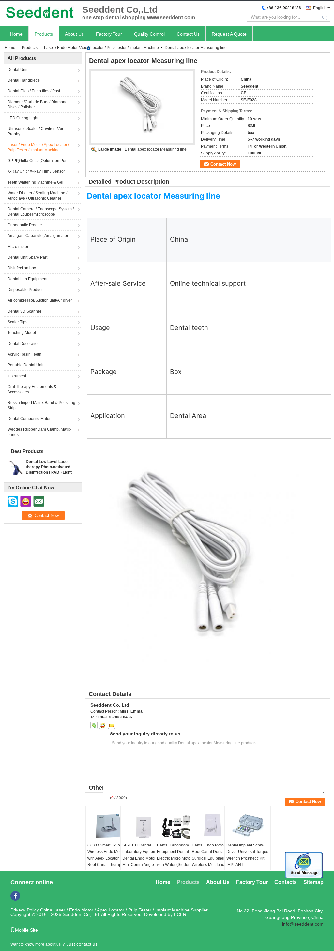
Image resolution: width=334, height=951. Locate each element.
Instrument (17, 376)
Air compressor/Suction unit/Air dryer (40, 300)
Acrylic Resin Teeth (24, 354)
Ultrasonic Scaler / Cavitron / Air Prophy (35, 131)
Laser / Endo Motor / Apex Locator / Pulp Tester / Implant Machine (101, 47)
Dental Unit (17, 69)
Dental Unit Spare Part (27, 257)
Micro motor (18, 246)
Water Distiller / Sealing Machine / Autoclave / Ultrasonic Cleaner (37, 196)
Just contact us (82, 944)
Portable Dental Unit (25, 365)
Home (16, 34)
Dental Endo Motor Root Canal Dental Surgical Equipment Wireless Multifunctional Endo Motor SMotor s (213, 858)
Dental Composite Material (31, 418)
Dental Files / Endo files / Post (34, 91)
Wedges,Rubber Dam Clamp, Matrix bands (39, 432)
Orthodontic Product (25, 225)
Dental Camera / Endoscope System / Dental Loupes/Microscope (41, 212)
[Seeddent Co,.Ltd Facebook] (15, 896)
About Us (74, 34)
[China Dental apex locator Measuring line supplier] (142, 107)
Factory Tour (109, 34)
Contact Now (223, 164)
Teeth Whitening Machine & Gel (35, 182)
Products (44, 34)
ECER (180, 914)
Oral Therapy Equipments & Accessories (32, 389)
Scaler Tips (17, 322)
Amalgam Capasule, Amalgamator (38, 236)
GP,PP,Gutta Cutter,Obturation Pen (38, 160)
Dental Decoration (24, 343)
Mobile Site (26, 930)
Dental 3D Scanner (24, 311)
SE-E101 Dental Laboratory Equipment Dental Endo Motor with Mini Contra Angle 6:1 (143, 855)
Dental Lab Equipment (27, 279)
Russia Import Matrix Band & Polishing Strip (41, 405)
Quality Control (149, 34)
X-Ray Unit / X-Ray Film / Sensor (36, 171)
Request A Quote (229, 34)
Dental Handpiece (24, 80)
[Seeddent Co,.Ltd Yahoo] (102, 725)
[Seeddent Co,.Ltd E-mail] (111, 725)
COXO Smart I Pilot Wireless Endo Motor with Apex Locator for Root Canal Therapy (105, 855)
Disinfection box (22, 268)
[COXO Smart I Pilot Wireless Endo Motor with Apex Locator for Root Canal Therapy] (108, 825)
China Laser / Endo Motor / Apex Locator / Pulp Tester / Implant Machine (115, 909)
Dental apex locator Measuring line (156, 149)
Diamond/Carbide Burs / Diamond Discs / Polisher (38, 104)
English (319, 8)
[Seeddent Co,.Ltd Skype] (94, 725)
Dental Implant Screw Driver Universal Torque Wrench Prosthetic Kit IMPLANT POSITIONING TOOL (247, 858)
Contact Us (188, 34)
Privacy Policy (24, 909)
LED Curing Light (23, 118)
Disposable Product (25, 289)
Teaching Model (22, 332)
